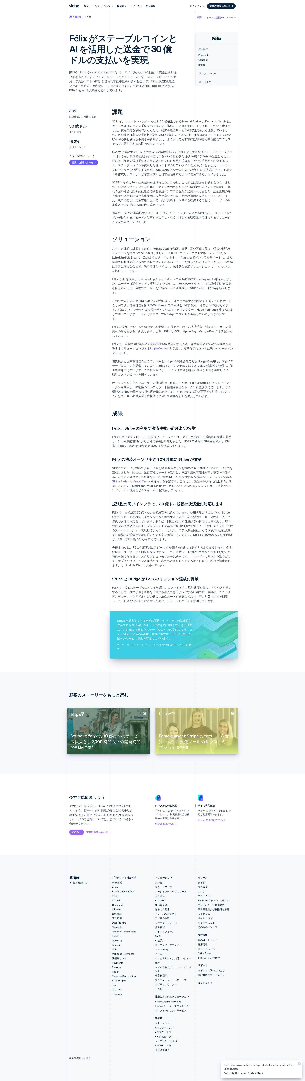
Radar (115, 971)
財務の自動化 (162, 909)
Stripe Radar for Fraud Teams (131, 481)
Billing (115, 896)
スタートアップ (163, 887)
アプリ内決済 (162, 918)
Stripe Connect (159, 348)
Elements (117, 927)
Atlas (115, 887)
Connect (117, 913)
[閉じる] (298, 1064)
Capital (116, 900)
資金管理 (160, 927)
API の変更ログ (163, 1036)
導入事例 (75, 17)
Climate (116, 909)
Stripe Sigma (119, 980)
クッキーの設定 (206, 922)
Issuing (116, 944)
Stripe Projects (163, 1045)
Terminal (117, 989)
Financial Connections (124, 931)
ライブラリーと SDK (166, 1041)
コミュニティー (206, 896)
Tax (114, 985)
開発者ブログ (162, 1049)
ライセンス (204, 913)
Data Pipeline (119, 922)
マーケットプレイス (166, 922)
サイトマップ (205, 918)
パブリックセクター (166, 984)
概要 (199, 17)
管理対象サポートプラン (211, 974)
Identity (116, 936)
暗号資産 (117, 918)
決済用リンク (119, 958)
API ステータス (163, 1032)
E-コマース (161, 900)
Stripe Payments (204, 279)
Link (114, 949)
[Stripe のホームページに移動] (73, 878)
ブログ (201, 891)
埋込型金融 (161, 904)
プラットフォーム (164, 931)
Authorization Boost (123, 891)
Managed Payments (123, 953)
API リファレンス (164, 1027)
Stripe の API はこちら (210, 820)
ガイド (201, 882)
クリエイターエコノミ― (168, 944)
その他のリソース (207, 927)
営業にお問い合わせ (220, 5)
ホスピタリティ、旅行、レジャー (173, 958)
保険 (157, 962)
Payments (117, 962)
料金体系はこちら (164, 823)
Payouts (116, 967)
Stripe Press (204, 953)
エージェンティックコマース (170, 891)
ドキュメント (162, 1023)
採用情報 (203, 944)
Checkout (117, 904)
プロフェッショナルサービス (170, 979)
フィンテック (162, 949)
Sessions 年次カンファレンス (214, 900)
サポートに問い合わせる (211, 970)
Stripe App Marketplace (168, 1001)
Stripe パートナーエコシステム (172, 1006)
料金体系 (150, 5)
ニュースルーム (206, 948)
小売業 (158, 988)
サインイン (196, 5)
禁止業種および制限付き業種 (213, 909)
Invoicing (117, 940)
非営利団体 (161, 975)
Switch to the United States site (242, 1073)
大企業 (158, 882)
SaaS (158, 936)
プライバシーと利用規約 (211, 904)
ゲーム (158, 953)
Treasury (117, 993)
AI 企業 (159, 940)
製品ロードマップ (207, 939)
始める (75, 832)
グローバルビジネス (166, 913)
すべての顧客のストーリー (221, 17)
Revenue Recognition (124, 976)
